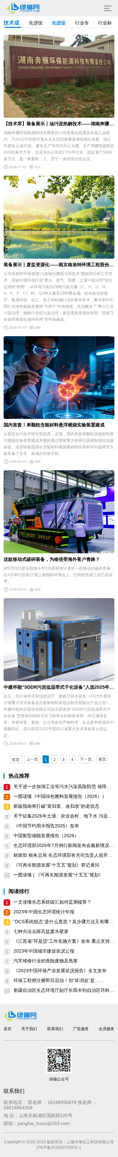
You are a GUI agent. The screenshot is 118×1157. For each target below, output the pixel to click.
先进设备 (59, 24)
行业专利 (82, 24)
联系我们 (55, 1029)
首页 (16, 759)
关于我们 (29, 1029)
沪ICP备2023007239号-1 (58, 1147)
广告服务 (81, 1029)
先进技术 (36, 24)
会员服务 (106, 1029)
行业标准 (105, 24)
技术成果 (11, 24)
